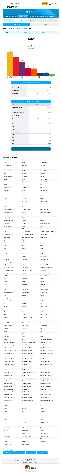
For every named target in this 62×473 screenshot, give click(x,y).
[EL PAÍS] (12, 7)
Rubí (23, 334)
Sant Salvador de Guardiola (46, 400)
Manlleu (5, 281)
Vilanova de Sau (44, 439)
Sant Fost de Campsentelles (28, 372)
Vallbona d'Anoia (7, 427)
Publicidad (19, 460)
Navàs (41, 303)
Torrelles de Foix (44, 422)
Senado (45, 24)
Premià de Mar (43, 325)
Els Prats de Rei (43, 234)
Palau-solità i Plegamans (27, 317)
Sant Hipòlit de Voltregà (9, 375)
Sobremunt (24, 408)
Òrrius (23, 314)
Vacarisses (42, 425)
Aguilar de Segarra (26, 159)
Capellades (42, 195)
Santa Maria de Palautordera (47, 353)
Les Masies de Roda (8, 270)
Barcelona (24, 176)
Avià (23, 168)
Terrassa (42, 416)
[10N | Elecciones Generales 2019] (31, 12)
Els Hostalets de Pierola (27, 234)
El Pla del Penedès (26, 231)
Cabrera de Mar (44, 182)
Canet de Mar (25, 193)
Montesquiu (24, 295)
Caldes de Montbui (8, 187)
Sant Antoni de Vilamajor (9, 358)
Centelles (24, 217)
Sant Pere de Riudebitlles (9, 392)
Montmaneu (24, 298)
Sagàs (41, 336)
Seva (41, 405)
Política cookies (40, 460)
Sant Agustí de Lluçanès (27, 347)
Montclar (6, 295)
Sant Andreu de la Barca (27, 356)
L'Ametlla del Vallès (44, 259)
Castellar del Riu (44, 201)
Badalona (24, 170)
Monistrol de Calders (8, 292)
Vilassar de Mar (43, 441)
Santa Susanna (43, 358)
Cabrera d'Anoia (25, 182)
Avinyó (41, 168)
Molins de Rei (25, 289)
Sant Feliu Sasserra (8, 372)
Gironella (24, 248)
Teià (23, 416)
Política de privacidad (31, 460)
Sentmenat (24, 405)
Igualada (42, 253)
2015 (42, 20)
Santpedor (24, 389)
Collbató (42, 220)
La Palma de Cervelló (27, 262)
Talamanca (6, 414)
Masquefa (42, 284)
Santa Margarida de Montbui (46, 347)
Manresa (24, 281)
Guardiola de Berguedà (9, 253)
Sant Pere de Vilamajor (45, 392)
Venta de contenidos (12, 460)
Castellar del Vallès (8, 204)
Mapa (30, 16)
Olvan (5, 311)
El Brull (23, 229)
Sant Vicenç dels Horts (27, 403)
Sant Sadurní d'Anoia (8, 400)
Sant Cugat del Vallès (8, 367)
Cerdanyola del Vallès (8, 220)
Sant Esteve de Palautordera (46, 367)
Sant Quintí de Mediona (45, 394)
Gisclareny (42, 248)
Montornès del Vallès (8, 300)
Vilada (23, 433)
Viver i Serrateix (25, 444)
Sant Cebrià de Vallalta (9, 364)
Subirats (5, 411)
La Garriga (24, 256)
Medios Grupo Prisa (30, 471)
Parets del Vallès (7, 320)
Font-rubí (42, 242)
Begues (42, 176)
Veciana (42, 430)
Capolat (5, 198)
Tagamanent (43, 411)
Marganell (42, 281)
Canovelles (42, 193)
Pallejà (42, 317)
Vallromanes (25, 430)
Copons (23, 223)
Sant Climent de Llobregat (46, 364)
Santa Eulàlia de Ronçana (46, 345)
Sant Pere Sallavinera (8, 394)
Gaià (5, 245)
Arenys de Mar (43, 162)
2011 (53, 20)
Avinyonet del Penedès (9, 170)
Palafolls (6, 317)
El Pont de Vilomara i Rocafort (47, 231)
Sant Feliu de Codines (27, 369)
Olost (41, 309)
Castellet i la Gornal (26, 209)
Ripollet (42, 331)
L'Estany (24, 273)
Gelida (5, 248)
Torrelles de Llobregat (9, 425)
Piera (41, 320)
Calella (42, 187)
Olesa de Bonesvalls (44, 306)
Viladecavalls (7, 436)
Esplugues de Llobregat (27, 237)
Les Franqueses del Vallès (46, 267)
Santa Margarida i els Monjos (10, 350)
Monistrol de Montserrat (27, 292)
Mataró (23, 287)
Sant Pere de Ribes (44, 389)
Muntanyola (43, 300)
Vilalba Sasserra (44, 436)
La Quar (24, 264)
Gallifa (23, 245)
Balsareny (42, 173)
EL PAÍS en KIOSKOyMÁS (27, 462)
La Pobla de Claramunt (45, 262)
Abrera (5, 159)
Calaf (23, 184)
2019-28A (20, 20)
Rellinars (24, 331)
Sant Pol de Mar (25, 394)
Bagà (5, 173)
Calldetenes (6, 190)
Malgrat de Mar (25, 278)
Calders (42, 184)
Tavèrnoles (42, 414)
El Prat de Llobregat (8, 234)
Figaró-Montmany (44, 237)
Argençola (24, 165)
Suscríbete (44, 3)
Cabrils (5, 184)
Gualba (42, 251)
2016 (31, 20)
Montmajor (6, 298)
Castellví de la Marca (45, 215)
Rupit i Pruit (6, 336)
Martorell (6, 284)
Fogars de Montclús (44, 240)
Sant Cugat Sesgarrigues (27, 367)
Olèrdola (24, 306)
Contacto (6, 460)
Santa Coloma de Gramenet (28, 342)
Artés (5, 168)
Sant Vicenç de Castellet (9, 403)
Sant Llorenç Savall (8, 383)
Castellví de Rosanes (8, 217)
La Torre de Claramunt (9, 267)
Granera (5, 251)
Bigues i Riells (43, 179)
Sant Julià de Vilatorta (9, 380)
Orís (23, 311)
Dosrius (42, 226)
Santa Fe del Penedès (8, 347)
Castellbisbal (6, 206)
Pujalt (41, 328)
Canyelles (24, 195)
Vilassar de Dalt (25, 441)
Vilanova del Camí (8, 439)
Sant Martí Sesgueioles (45, 386)
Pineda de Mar (7, 322)
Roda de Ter (6, 334)
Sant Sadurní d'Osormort (27, 400)
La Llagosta (24, 259)
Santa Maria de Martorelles (46, 350)
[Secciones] (5, 7)
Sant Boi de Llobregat (27, 361)
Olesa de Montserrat (8, 309)
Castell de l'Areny (7, 209)
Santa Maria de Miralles (27, 353)
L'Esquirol (6, 273)
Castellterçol (25, 215)
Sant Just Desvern (26, 380)
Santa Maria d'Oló (8, 356)
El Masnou (42, 229)
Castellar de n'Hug (26, 204)
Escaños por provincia (38, 16)
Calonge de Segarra (44, 190)
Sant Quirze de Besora (9, 397)
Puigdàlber (6, 328)
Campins (6, 193)
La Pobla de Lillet (7, 264)
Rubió (41, 334)
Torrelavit (24, 422)
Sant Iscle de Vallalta (26, 375)
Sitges (5, 408)
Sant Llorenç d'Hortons (45, 380)
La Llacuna (6, 259)
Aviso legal (24, 460)
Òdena (5, 306)
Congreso (17, 24)
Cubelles (24, 226)
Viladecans (42, 433)
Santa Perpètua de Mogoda (28, 358)
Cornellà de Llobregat (8, 226)
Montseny (24, 300)
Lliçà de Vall (24, 275)
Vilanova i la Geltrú (8, 441)
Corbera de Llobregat (45, 223)
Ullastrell (24, 425)
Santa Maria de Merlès (9, 353)
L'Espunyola (43, 270)
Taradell (24, 414)
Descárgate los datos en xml (31, 149)
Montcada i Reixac (44, 292)
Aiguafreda (42, 159)
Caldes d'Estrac (25, 187)
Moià (5, 289)
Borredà (5, 182)
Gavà (41, 245)
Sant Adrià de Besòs (45, 342)
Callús (23, 190)
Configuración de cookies (49, 460)
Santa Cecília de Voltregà (46, 339)
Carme (5, 201)
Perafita (24, 320)
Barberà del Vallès (8, 176)
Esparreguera (7, 237)
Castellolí (6, 215)
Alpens (23, 162)
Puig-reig (24, 328)
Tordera (42, 419)
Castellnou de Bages (45, 212)
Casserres (24, 201)
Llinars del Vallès (44, 275)
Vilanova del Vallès (26, 439)
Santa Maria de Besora (27, 350)
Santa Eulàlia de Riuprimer (28, 345)
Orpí (5, 314)
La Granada (43, 256)
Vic (4, 433)
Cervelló (24, 220)
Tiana (5, 419)
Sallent (23, 339)
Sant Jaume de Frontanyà (46, 375)
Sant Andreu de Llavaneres (46, 356)
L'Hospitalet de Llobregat (46, 273)
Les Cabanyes (25, 267)
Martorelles (24, 284)
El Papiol (6, 231)
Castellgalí (24, 212)
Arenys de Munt (7, 165)
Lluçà (5, 278)
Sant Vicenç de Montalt (45, 403)
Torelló (5, 422)
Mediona (42, 287)
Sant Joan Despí (7, 378)
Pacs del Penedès (44, 314)
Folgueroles (6, 242)
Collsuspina (6, 223)
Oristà (41, 311)
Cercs (41, 217)
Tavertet (5, 416)
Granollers (24, 251)
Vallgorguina (43, 427)
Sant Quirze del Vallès (27, 397)
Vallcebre (24, 427)
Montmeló (42, 298)
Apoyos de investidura (50, 16)
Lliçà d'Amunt (7, 275)
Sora (41, 408)
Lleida (31, 452)
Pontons (42, 322)
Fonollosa (24, 242)
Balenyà (24, 173)
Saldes (5, 339)
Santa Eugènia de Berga (9, 345)
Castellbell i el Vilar (44, 204)
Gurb (23, 253)
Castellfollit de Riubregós (9, 212)
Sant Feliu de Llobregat (45, 369)
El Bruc (5, 229)
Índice (34, 462)
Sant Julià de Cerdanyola (46, 378)
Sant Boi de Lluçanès (45, 361)
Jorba (5, 256)
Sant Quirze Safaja (44, 397)
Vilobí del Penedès (8, 444)
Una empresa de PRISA (30, 467)
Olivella (23, 309)
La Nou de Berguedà (8, 262)
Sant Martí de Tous (8, 386)
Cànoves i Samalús (8, 195)
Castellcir (24, 206)
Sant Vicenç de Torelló (9, 405)
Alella (5, 162)
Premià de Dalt (25, 325)
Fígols (5, 240)
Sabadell (24, 336)
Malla (41, 278)
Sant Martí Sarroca (26, 386)
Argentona (42, 165)
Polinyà (23, 322)
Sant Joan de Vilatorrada (27, 378)
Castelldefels (43, 206)
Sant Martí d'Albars (26, 383)
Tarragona (42, 452)
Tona (23, 419)
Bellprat (5, 179)
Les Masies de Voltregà (27, 270)
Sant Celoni (24, 364)
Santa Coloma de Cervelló (9, 342)
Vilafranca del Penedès (27, 436)
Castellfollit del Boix (44, 209)
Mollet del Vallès (44, 289)
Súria (23, 411)
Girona (19, 452)
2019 (9, 20)
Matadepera (6, 287)
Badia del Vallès (44, 170)
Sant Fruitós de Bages (45, 372)
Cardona (42, 198)
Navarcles (24, 303)
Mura (5, 303)
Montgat (42, 295)
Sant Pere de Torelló (26, 392)
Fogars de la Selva (26, 240)
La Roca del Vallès (44, 264)
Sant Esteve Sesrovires (9, 369)
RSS (37, 462)
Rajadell (5, 331)
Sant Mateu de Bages (8, 389)
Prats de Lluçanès (8, 325)
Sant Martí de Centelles (45, 383)
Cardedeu (24, 198)
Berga (23, 179)
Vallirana (6, 430)
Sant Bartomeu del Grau (9, 361)
